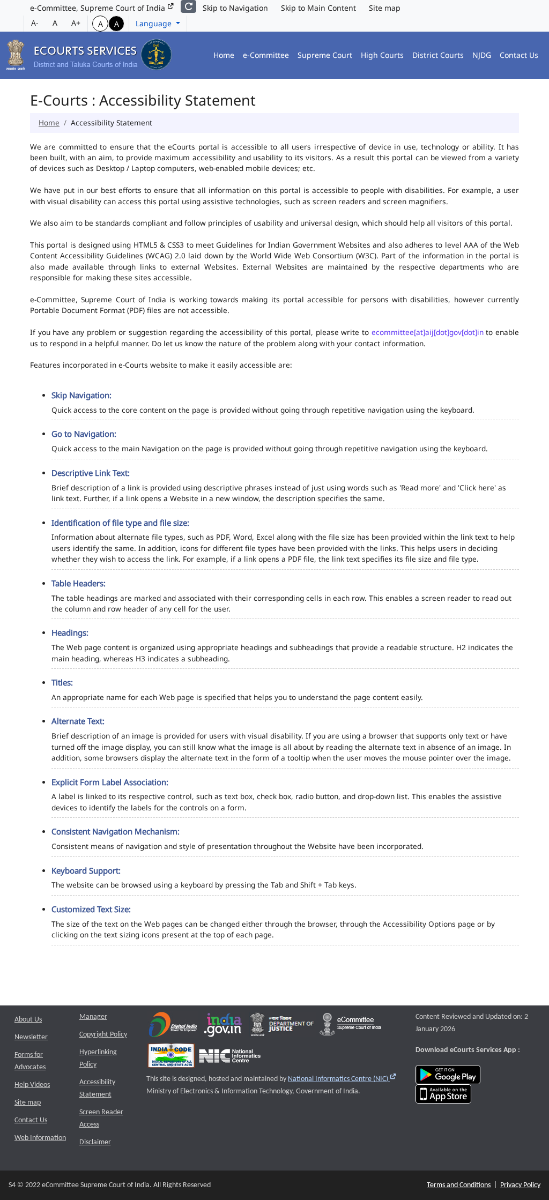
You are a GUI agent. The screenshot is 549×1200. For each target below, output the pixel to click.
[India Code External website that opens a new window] (171, 1058)
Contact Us (519, 55)
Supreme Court (325, 55)
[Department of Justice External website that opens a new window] (282, 1027)
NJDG (481, 55)
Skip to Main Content (318, 8)
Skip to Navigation (235, 8)
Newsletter (31, 1037)
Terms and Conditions (459, 1185)
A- (35, 23)
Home (223, 55)
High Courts (382, 55)
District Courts (438, 55)
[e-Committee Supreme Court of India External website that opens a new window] (350, 1027)
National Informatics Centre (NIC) (342, 1079)
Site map (384, 8)
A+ (75, 23)
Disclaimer (95, 1142)
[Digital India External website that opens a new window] (172, 1027)
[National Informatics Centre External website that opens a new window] (230, 1058)
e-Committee (266, 55)
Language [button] (155, 23)
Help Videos (32, 1085)
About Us (28, 1019)
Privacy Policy (520, 1185)
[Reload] (188, 6)
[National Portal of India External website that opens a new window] (223, 1027)
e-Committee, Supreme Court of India (98, 8)
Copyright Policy (103, 1034)
